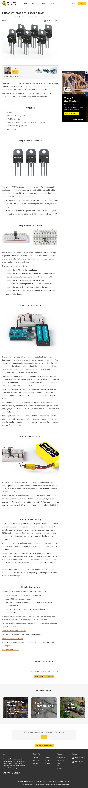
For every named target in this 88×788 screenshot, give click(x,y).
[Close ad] (86, 72)
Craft (34, 766)
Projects (25, 3)
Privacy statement (52, 781)
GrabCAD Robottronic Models (14, 631)
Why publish (61, 758)
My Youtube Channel (12, 77)
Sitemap (59, 766)
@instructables (80, 758)
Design (35, 763)
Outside (47, 763)
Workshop (36, 760)
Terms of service (39, 781)
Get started (60, 760)
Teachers (43, 3)
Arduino (23, 17)
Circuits (16, 17)
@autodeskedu (79, 762)
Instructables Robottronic (12, 638)
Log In (73, 3)
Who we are (60, 769)
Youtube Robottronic (10, 649)
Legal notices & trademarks (60, 784)
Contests (34, 3)
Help (58, 763)
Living (47, 760)
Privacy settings (64, 781)
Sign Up (81, 3)
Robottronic (8, 17)
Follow (15, 72)
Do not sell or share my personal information (35, 784)
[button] (57, 20)
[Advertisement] (75, 96)
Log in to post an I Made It (44, 676)
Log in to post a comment (44, 745)
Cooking (47, 758)
